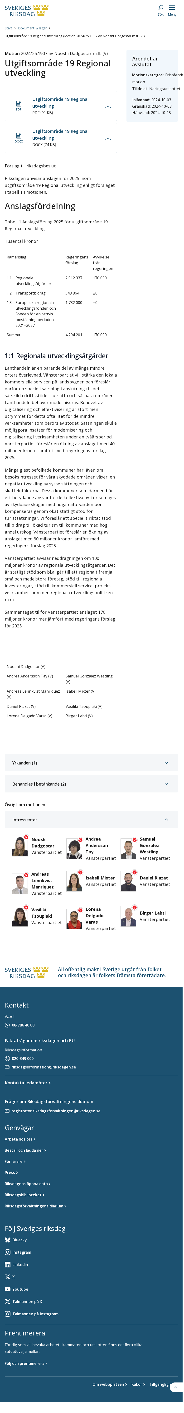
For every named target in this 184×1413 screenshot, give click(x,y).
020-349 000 (23, 1058)
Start (8, 28)
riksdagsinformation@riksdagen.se (43, 1067)
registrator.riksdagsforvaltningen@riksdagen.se (56, 1111)
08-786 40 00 (23, 1025)
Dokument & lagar (32, 28)
